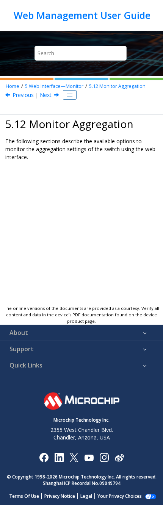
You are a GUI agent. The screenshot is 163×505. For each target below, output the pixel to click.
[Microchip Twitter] (73, 457)
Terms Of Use (24, 496)
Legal (86, 496)
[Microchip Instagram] (104, 457)
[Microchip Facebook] (44, 457)
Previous (23, 94)
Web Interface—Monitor (54, 86)
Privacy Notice (59, 496)
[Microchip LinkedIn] (59, 457)
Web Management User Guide (82, 15)
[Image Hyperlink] (89, 457)
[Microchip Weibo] (119, 457)
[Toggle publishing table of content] (70, 95)
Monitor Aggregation (117, 86)
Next (46, 94)
